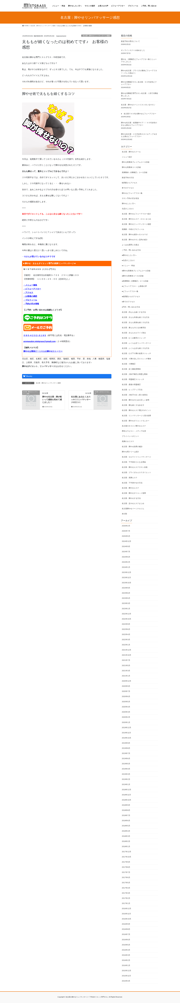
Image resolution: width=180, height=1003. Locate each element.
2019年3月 (126, 774)
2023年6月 (126, 593)
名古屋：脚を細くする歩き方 (133, 405)
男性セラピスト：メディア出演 (134, 431)
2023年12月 (126, 572)
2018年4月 (126, 831)
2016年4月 (126, 950)
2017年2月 (126, 898)
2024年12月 (126, 541)
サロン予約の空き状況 (130, 198)
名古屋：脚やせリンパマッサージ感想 (96, 36)
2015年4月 (126, 981)
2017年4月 (126, 888)
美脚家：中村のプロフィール (133, 229)
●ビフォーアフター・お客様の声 (134, 286)
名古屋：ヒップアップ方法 (132, 390)
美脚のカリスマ (128, 441)
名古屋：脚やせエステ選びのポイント (136, 410)
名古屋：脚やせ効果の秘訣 (132, 446)
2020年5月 (126, 702)
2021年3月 (126, 671)
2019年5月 (126, 764)
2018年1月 (126, 846)
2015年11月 (126, 976)
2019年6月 (126, 758)
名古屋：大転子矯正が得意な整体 (135, 374)
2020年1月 (126, 722)
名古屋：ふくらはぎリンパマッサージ (136, 343)
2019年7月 (126, 753)
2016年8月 (126, 929)
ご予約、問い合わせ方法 (131, 250)
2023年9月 (126, 588)
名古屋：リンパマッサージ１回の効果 (136, 416)
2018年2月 (126, 841)
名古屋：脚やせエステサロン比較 (135, 467)
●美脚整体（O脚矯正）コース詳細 (135, 281)
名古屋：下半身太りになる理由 (134, 462)
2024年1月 (126, 567)
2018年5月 (126, 826)
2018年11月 (126, 795)
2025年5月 (126, 536)
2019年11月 (126, 733)
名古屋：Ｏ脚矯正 (129, 364)
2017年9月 (126, 862)
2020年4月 (126, 707)
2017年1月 (126, 903)
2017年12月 (126, 852)
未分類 (124, 514)
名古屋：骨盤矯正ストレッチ (133, 379)
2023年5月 (126, 598)
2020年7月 (126, 691)
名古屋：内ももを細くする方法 (134, 312)
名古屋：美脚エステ (129, 478)
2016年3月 (126, 955)
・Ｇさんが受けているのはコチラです (38, 256)
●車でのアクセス (128, 302)
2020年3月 (126, 712)
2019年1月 (126, 784)
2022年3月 (126, 640)
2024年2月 (126, 562)
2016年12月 (126, 908)
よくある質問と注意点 (130, 245)
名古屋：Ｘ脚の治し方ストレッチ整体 (136, 359)
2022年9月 (126, 624)
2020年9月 (126, 686)
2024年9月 (126, 546)
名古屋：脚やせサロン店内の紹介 (135, 240)
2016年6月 (126, 940)
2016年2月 (126, 960)
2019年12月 (126, 728)
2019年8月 (126, 748)
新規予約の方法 (128, 178)
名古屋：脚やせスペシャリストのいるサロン (138, 105)
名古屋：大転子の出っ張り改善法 (135, 395)
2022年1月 (126, 645)
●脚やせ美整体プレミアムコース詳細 (136, 271)
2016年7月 (126, 934)
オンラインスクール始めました (133, 50)
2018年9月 (126, 805)
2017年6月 (126, 877)
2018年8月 (126, 810)
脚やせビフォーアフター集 (132, 193)
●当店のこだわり (128, 260)
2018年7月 (126, 815)
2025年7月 (126, 531)
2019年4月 (126, 769)
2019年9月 (126, 743)
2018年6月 (126, 821)
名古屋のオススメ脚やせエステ (134, 426)
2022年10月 (126, 619)
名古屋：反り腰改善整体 (131, 369)
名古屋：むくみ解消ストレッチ (134, 338)
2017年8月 (126, 867)
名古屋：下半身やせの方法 (132, 483)
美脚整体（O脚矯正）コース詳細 (134, 172)
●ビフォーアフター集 (130, 291)
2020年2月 (126, 717)
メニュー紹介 (127, 157)
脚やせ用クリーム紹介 (130, 452)
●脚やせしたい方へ (129, 255)
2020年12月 (126, 681)
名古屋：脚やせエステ (130, 488)
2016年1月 (126, 965)
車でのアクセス (128, 188)
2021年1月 (126, 676)
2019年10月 (126, 738)
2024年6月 (126, 557)
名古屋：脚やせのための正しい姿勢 (135, 400)
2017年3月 (126, 893)
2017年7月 (126, 872)
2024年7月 (126, 552)
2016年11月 (126, 914)
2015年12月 (126, 971)
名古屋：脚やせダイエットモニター (135, 421)
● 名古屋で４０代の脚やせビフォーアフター (138, 114)
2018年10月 (126, 800)
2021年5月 (126, 665)
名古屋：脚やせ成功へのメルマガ (135, 234)
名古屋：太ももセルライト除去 (134, 333)
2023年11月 (126, 577)
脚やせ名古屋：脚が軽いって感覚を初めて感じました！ (52, 399)
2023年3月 (126, 603)
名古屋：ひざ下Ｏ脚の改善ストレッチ (136, 353)
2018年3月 (126, 836)
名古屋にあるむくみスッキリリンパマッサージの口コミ (81, 399)
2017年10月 (126, 857)
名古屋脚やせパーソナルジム (133, 509)
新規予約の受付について (130, 41)
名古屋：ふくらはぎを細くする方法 (135, 348)
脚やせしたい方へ (129, 203)
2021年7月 (126, 660)
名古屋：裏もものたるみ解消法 (134, 328)
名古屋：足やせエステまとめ (133, 503)
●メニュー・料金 (128, 266)
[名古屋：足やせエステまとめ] (102, 396)
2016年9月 (126, 924)
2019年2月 (126, 779)
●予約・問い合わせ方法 (131, 307)
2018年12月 (126, 790)
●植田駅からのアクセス (131, 296)
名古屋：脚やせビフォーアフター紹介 (136, 214)
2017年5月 (126, 883)
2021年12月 (126, 650)
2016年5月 (126, 945)
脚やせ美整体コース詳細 (131, 167)
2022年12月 (126, 614)
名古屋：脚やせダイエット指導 (134, 493)
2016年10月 (126, 919)
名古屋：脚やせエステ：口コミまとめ (136, 219)
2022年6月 (126, 629)
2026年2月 (126, 526)
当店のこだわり (128, 209)
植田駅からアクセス (129, 183)
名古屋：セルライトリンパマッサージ (136, 457)
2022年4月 (126, 634)
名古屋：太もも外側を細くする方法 (135, 317)
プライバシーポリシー (130, 436)
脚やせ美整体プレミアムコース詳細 (135, 162)
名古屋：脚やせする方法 (131, 498)
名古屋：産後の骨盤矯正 (131, 384)
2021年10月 (126, 655)
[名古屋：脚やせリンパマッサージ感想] (31, 396)
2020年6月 (126, 696)
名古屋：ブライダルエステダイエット (136, 472)
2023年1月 (126, 609)
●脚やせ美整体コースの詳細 (132, 276)
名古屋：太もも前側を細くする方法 (135, 322)
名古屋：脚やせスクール (131, 152)
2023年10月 (126, 583)
